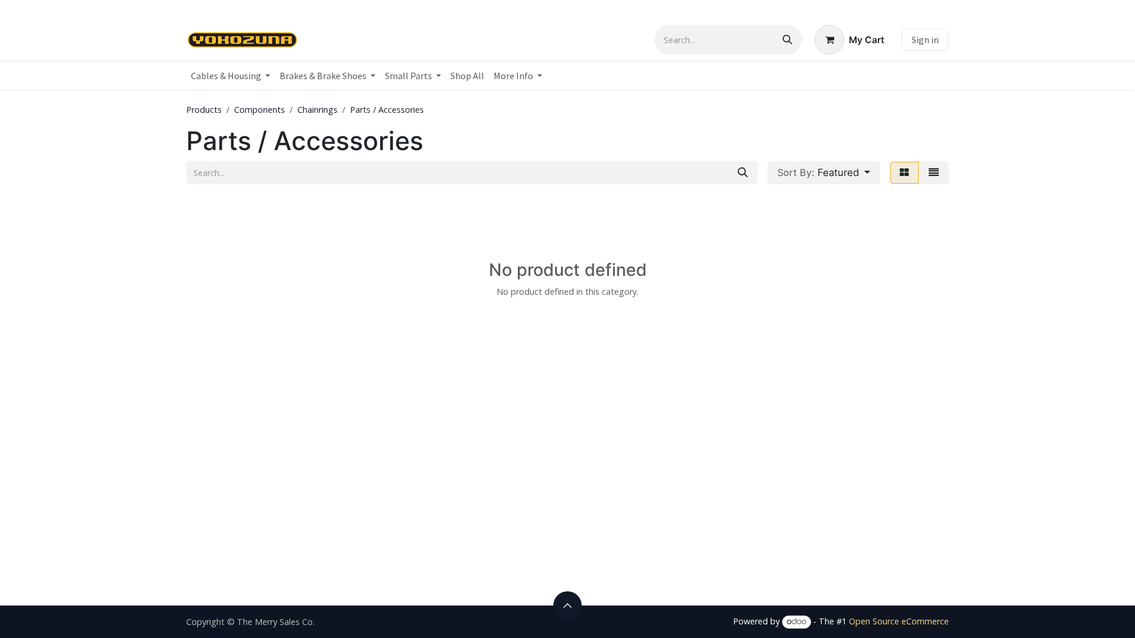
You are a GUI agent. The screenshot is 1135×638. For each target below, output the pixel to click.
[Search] (787, 39)
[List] (934, 172)
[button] (823, 172)
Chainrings (317, 109)
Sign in (925, 39)
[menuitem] (230, 75)
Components (259, 109)
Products (204, 109)
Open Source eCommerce (899, 621)
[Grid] (904, 172)
